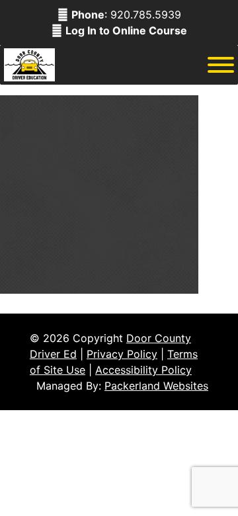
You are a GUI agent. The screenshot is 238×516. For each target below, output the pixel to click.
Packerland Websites (156, 385)
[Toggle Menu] (221, 65)
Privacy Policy (122, 354)
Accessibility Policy (143, 369)
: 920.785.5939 (126, 14)
